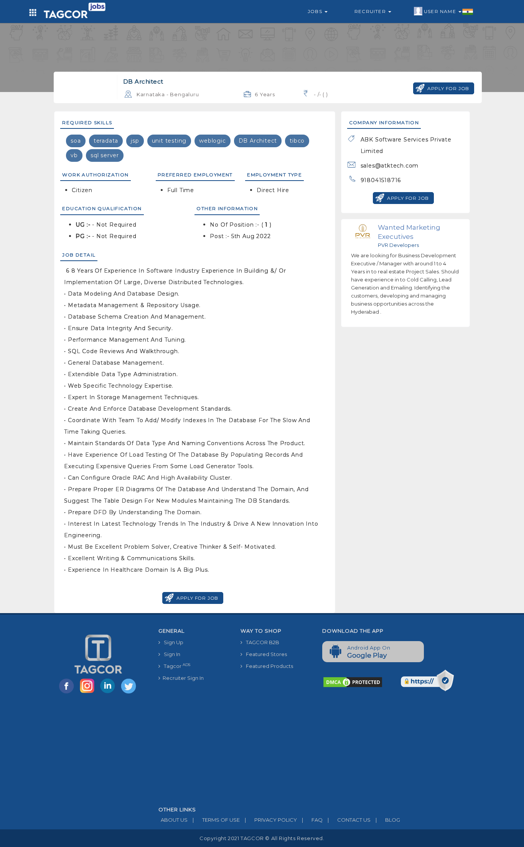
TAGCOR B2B (260, 642)
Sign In (170, 654)
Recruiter (370, 11)
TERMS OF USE (216, 820)
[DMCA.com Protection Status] (352, 681)
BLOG (388, 820)
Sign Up (171, 642)
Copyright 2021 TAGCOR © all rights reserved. (261, 838)
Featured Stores (264, 654)
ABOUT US (173, 820)
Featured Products (267, 666)
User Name (441, 11)
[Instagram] (88, 692)
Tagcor (175, 666)
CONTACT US (349, 820)
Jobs (316, 11)
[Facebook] (68, 692)
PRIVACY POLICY (271, 820)
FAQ (312, 820)
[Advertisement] (316, 749)
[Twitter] (129, 692)
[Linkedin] (109, 692)
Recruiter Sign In (182, 678)
